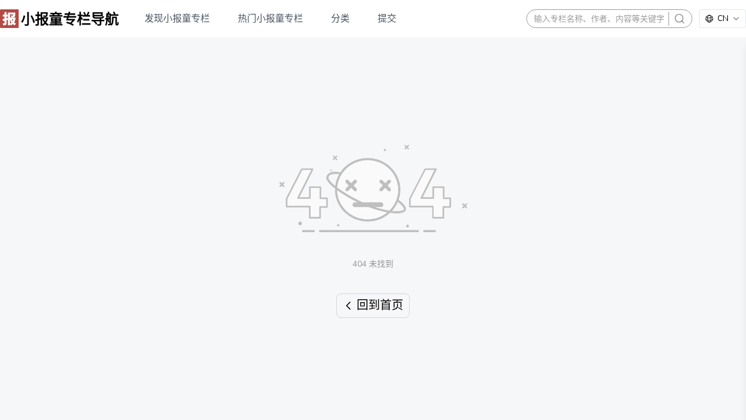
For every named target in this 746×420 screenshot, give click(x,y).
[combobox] (722, 18)
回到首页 (380, 305)
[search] (679, 18)
